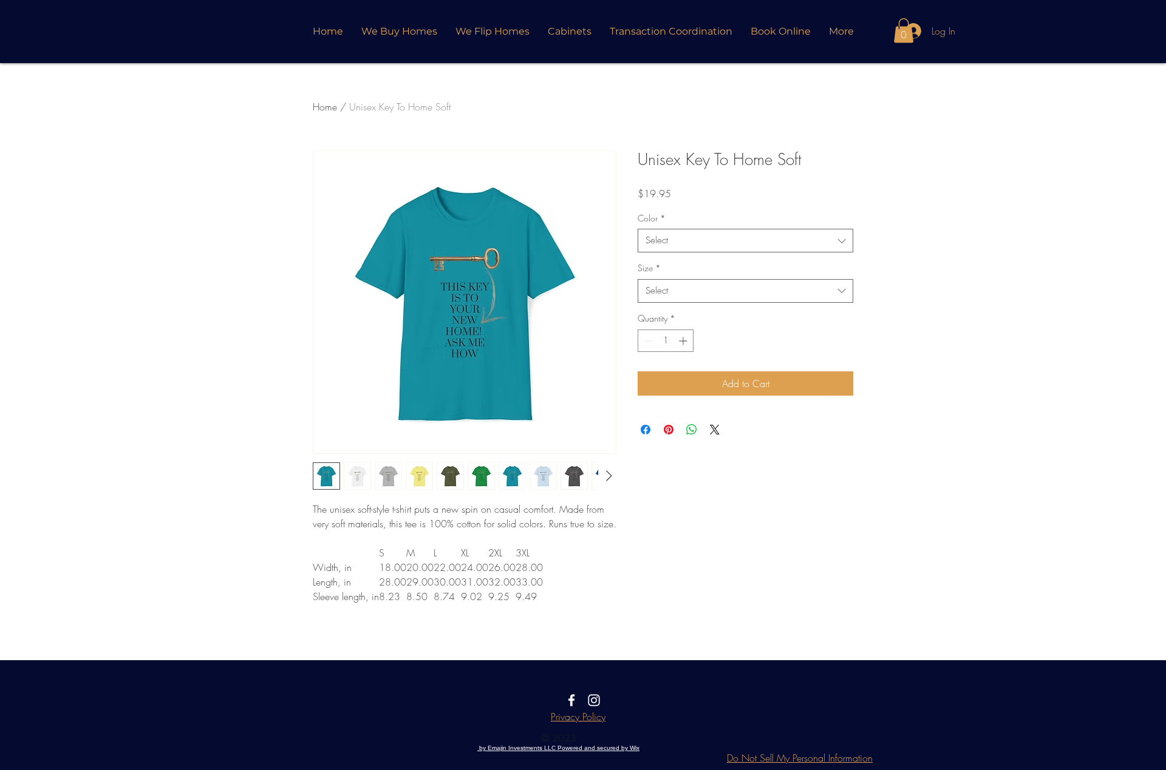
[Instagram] (594, 700)
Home (325, 106)
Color (652, 218)
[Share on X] (714, 429)
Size (649, 268)
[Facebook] (571, 700)
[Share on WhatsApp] (691, 429)
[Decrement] (647, 340)
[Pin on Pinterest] (668, 429)
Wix (634, 748)
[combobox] (745, 240)
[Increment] (684, 340)
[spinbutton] (666, 340)
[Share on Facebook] (645, 429)
